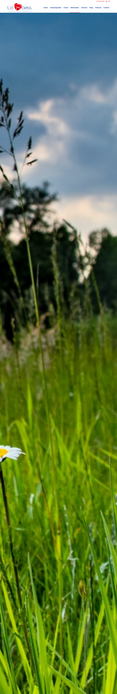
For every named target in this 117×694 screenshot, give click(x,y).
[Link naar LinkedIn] (106, 1)
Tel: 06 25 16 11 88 (100, 1)
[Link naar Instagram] (109, 1)
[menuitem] (45, 8)
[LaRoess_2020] (19, 8)
